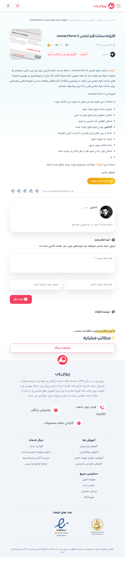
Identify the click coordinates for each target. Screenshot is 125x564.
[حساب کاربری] (8, 6)
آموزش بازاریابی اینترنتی (89, 464)
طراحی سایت (36, 446)
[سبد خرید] (17, 6)
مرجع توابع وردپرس (36, 464)
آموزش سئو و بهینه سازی (89, 458)
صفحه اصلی (110, 20)
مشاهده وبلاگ (62, 348)
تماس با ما (89, 486)
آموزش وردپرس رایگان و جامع (82, 20)
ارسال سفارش (89, 491)
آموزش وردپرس (89, 446)
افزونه (111, 71)
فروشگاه (89, 497)
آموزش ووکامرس (88, 452)
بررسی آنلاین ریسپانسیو (36, 458)
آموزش (100, 20)
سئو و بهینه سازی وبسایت (36, 452)
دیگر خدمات (36, 440)
